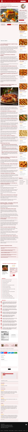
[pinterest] (26, 424)
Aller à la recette (9, 24)
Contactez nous (1, 430)
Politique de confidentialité (11, 430)
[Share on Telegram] (12, 352)
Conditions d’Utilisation (6, 430)
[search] (26, 1)
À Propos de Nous (16, 430)
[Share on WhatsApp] (15, 352)
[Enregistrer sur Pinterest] (5, 352)
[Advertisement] (9, 35)
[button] (11, 335)
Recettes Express (22, 182)
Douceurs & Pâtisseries (11, 348)
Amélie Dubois (4, 348)
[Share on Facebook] (2, 352)
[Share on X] (8, 352)
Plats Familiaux (21, 64)
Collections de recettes (20, 430)
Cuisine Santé (21, 156)
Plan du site (24, 430)
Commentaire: (2, 359)
